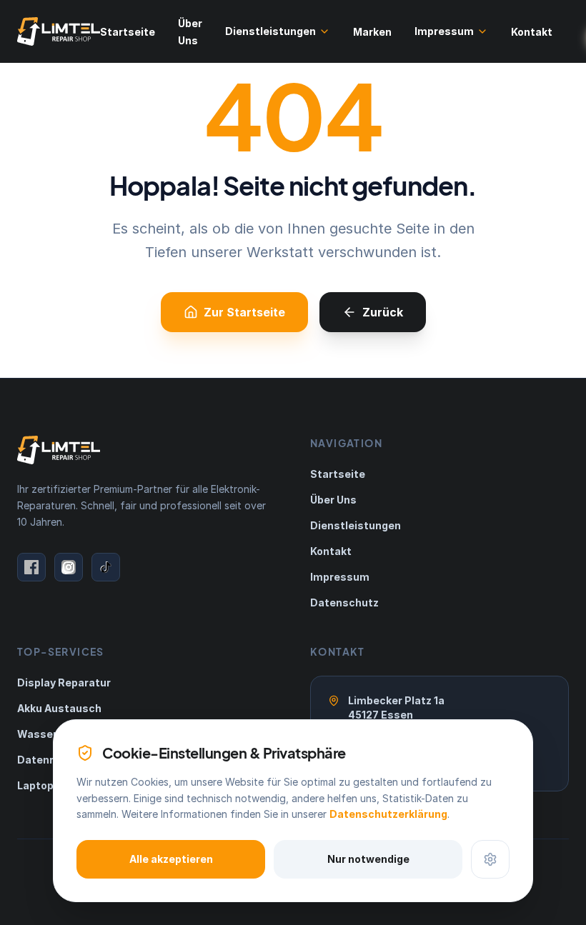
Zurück (382, 312)
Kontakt (531, 32)
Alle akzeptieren (171, 859)
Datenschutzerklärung (388, 814)
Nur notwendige (368, 859)
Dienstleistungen (270, 31)
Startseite (127, 32)
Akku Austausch (59, 708)
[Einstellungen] (490, 859)
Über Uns (333, 500)
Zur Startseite (244, 312)
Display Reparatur (64, 682)
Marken (372, 32)
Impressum (444, 31)
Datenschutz (344, 602)
